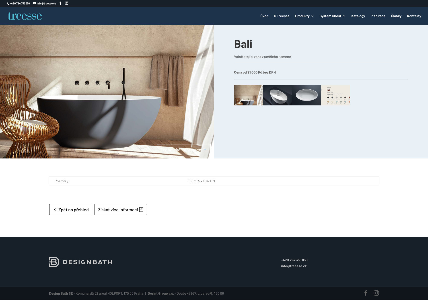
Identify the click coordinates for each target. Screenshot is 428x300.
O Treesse (282, 16)
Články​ (396, 16)
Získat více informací (118, 209)
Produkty (302, 16)
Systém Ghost (330, 16)
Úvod (264, 16)
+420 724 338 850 (294, 260)
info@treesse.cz (294, 266)
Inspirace (378, 16)
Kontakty (414, 16)
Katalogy (358, 16)
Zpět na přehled (73, 209)
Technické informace (180, 149)
